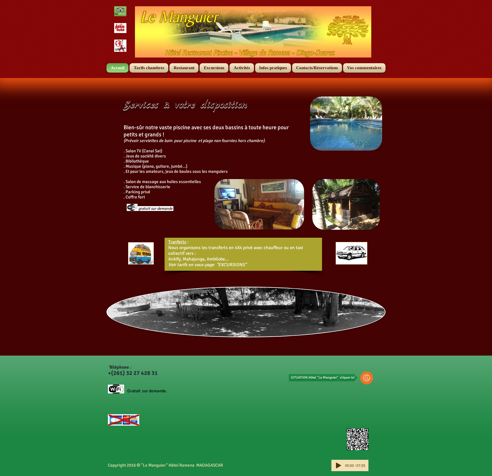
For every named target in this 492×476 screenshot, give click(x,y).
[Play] (338, 465)
